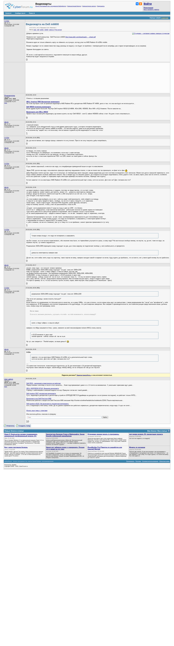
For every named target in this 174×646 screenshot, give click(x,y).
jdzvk (6, 122)
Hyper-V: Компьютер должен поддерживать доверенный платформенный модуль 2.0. (20, 435)
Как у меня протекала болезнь (16, 447)
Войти (148, 3)
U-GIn (6, 21)
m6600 (46, 29)
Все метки (58, 29)
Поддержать (130, 461)
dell (38, 29)
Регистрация (148, 8)
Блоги (8, 13)
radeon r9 (52, 29)
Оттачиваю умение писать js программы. (103, 434)
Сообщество (19, 13)
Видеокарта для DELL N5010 (37, 112)
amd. (35, 29)
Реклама (138, 461)
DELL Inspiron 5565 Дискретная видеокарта (42, 102)
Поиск (31, 13)
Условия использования (150, 461)
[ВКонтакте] (137, 3)
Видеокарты (101, 6)
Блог (5, 103)
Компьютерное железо (89, 6)
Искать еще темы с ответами (36, 410)
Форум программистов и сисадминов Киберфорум (50, 6)
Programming (9, 96)
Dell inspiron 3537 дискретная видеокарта (41, 393)
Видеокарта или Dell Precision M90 (38, 399)
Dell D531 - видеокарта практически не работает (43, 383)
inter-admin (8, 379)
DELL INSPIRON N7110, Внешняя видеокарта (42, 388)
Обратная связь (164, 461)
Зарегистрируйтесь (83, 375)
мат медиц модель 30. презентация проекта (146, 434)
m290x (42, 29)
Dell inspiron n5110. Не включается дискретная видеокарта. (47, 404)
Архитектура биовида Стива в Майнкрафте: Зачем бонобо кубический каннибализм (65, 435)
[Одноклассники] (140, 3)
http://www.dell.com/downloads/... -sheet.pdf (80, 37)
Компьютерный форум (74, 6)
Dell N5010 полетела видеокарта (38, 107)
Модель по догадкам (137, 447)
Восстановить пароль (151, 9)
